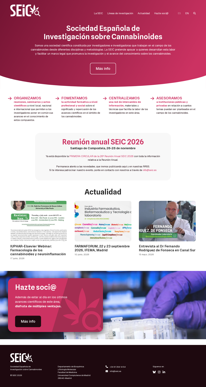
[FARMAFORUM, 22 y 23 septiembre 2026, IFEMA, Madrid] (103, 221)
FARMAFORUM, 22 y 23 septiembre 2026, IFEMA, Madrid (102, 248)
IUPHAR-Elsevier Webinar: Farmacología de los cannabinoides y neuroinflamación (38, 250)
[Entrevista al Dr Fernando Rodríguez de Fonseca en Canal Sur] (167, 221)
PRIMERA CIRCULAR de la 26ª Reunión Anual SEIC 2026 (101, 156)
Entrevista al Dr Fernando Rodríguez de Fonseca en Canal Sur (167, 248)
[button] (194, 13)
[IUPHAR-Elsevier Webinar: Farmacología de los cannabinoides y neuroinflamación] (38, 221)
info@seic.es (150, 170)
